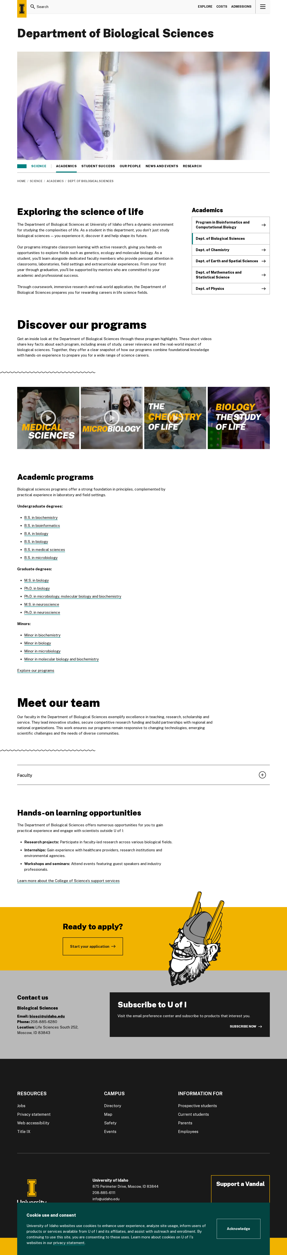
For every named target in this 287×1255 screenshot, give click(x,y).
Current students (193, 1114)
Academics (66, 166)
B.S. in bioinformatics (42, 525)
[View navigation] (263, 6)
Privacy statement (34, 1114)
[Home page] (22, 9)
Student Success (98, 166)
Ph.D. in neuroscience (42, 612)
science (38, 166)
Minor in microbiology (42, 651)
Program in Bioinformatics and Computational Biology (223, 224)
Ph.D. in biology (37, 588)
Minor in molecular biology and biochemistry (61, 659)
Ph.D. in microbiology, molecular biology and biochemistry (72, 596)
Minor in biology (37, 643)
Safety (110, 1123)
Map (108, 1114)
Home (21, 181)
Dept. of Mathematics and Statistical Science (219, 274)
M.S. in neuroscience (41, 604)
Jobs (21, 1105)
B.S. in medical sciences (44, 549)
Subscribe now (243, 1026)
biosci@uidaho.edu (47, 1016)
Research (192, 166)
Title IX (23, 1131)
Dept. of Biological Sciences (220, 238)
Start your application (89, 946)
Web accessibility (33, 1123)
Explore (205, 6)
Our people (130, 166)
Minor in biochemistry (42, 635)
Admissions (241, 6)
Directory (112, 1105)
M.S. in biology (36, 580)
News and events (162, 166)
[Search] (32, 6)
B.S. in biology (36, 541)
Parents (185, 1123)
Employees (188, 1131)
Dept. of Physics (210, 289)
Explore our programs (35, 670)
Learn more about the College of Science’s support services (68, 881)
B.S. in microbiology (41, 557)
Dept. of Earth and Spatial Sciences (227, 261)
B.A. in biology (36, 533)
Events (110, 1131)
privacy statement (69, 1243)
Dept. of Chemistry (212, 250)
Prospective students (197, 1105)
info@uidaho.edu (106, 1199)
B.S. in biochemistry (41, 517)
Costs (221, 6)
